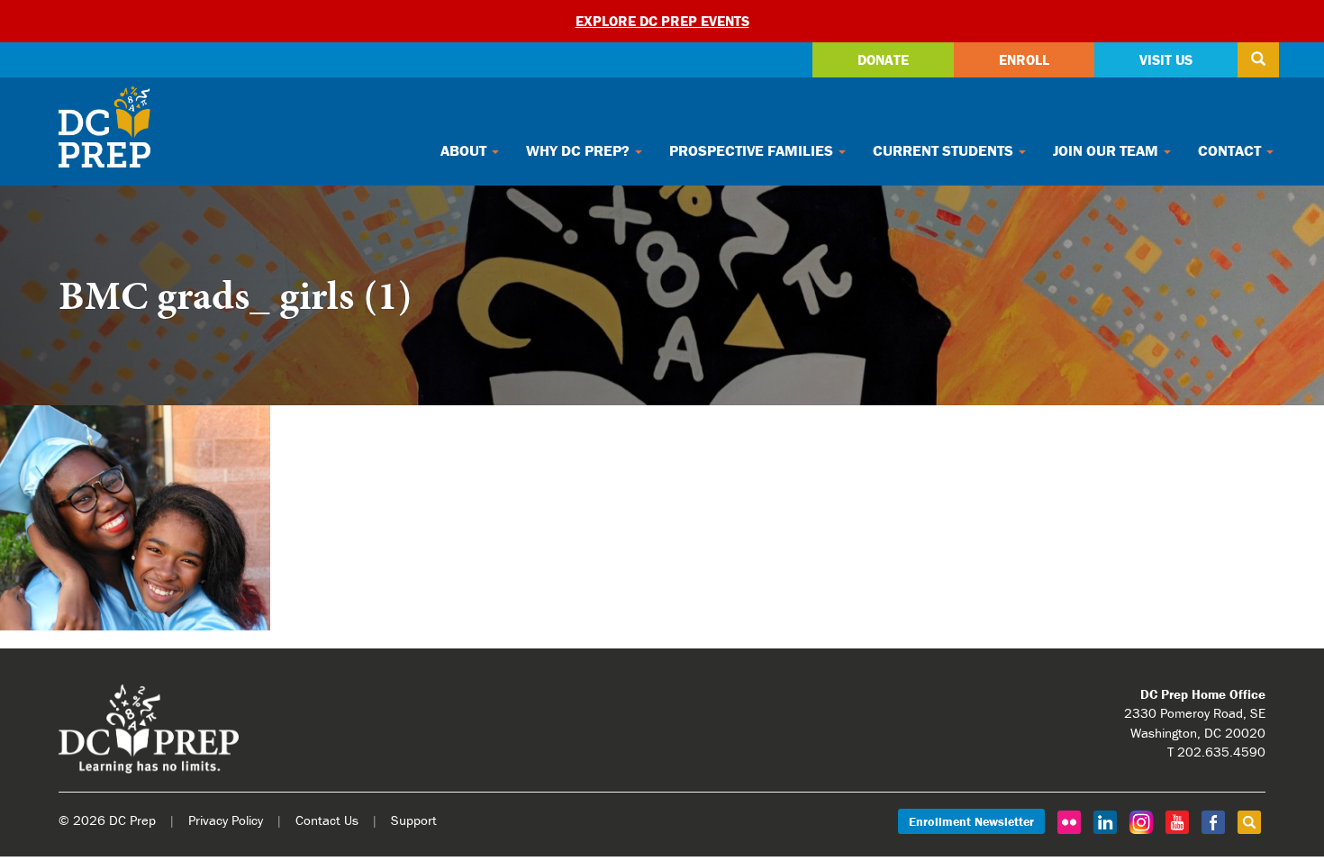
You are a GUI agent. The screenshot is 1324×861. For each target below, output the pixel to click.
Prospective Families (753, 150)
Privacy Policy (225, 820)
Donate (883, 59)
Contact (1231, 150)
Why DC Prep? (579, 150)
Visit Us (1166, 59)
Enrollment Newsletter (971, 821)
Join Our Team (1107, 150)
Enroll (1024, 59)
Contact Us (326, 820)
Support (414, 820)
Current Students (945, 150)
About (465, 150)
